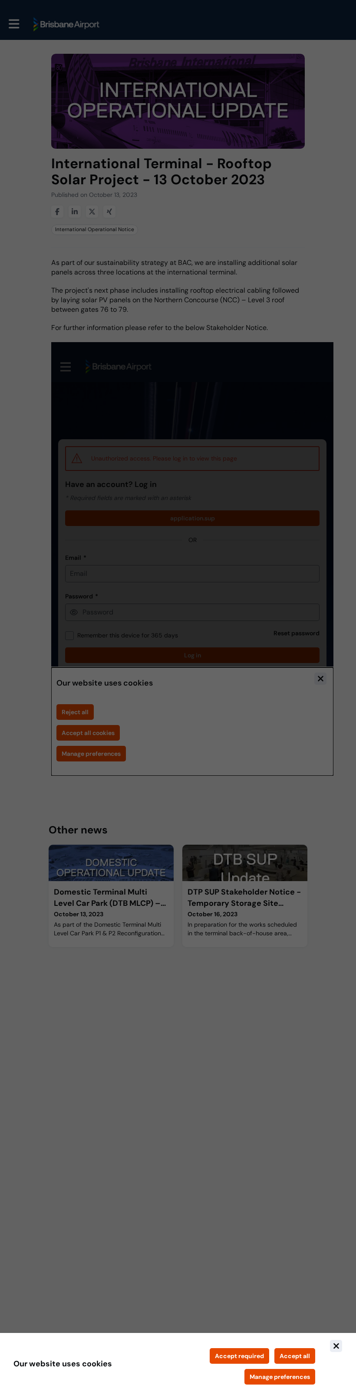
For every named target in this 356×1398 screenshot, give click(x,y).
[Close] (336, 1346)
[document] (178, 1365)
